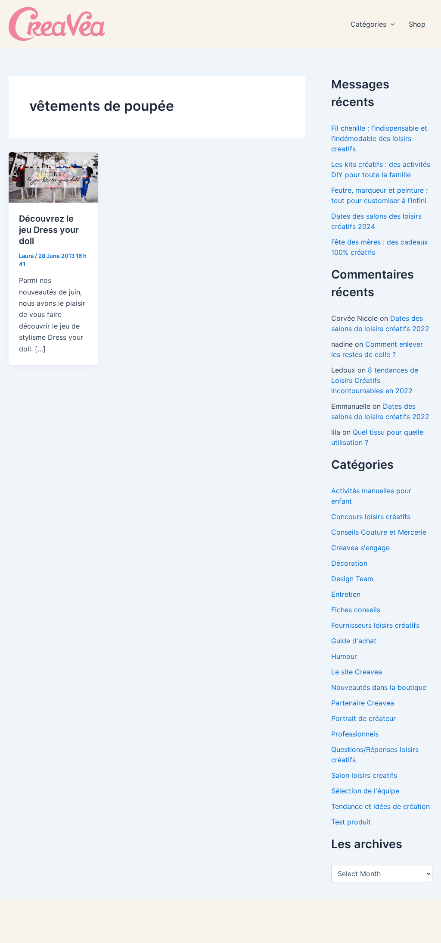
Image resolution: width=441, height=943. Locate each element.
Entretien (345, 594)
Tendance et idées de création (380, 806)
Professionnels (355, 734)
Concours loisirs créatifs (370, 516)
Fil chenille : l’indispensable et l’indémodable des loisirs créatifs (379, 138)
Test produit (351, 822)
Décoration (349, 563)
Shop (417, 24)
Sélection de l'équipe (365, 790)
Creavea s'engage (360, 547)
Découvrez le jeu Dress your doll (49, 229)
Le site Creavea (356, 671)
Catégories (368, 24)
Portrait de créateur (363, 718)
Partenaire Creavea (362, 703)
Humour (344, 656)
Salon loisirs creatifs (364, 775)
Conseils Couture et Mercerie (378, 532)
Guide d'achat (353, 640)
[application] (390, 24)
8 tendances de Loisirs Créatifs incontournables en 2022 (374, 380)
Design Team (352, 578)
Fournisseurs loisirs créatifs (375, 625)
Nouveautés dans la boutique (378, 687)
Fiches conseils (355, 609)
